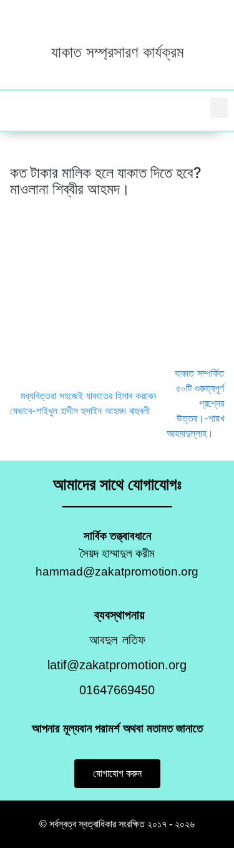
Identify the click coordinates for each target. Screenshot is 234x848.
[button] (219, 107)
